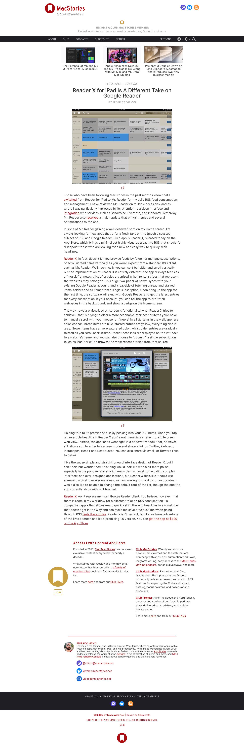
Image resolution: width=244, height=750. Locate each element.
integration (71, 213)
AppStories (160, 651)
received (92, 217)
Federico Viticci (87, 643)
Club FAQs (116, 582)
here (90, 582)
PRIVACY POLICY (126, 696)
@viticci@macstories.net (98, 663)
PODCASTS (82, 39)
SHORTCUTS (102, 39)
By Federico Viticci (122, 102)
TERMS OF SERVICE (148, 696)
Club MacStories (105, 549)
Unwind (121, 653)
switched (70, 199)
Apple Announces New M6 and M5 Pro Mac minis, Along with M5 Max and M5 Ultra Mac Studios (122, 70)
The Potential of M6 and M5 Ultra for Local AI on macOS (80, 67)
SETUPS (120, 39)
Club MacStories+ (147, 571)
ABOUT (52, 39)
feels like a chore (94, 514)
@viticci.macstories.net (97, 670)
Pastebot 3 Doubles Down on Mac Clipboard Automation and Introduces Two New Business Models (163, 70)
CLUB (66, 39)
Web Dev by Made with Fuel (109, 715)
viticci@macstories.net (97, 678)
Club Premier (144, 597)
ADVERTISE (109, 696)
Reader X (70, 258)
